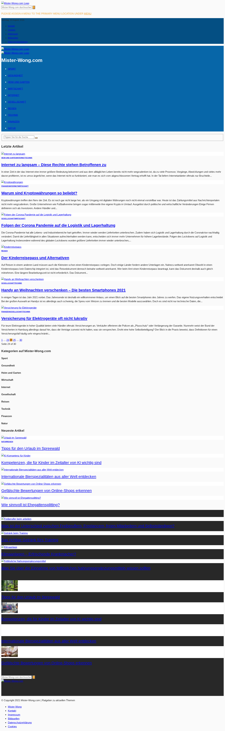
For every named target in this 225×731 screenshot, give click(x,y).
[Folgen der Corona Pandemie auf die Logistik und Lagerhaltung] (36, 214)
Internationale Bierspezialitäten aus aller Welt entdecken (48, 477)
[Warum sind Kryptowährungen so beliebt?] (12, 182)
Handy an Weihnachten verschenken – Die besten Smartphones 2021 (63, 290)
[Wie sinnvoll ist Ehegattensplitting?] (21, 497)
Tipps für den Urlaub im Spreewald (30, 448)
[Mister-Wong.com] (15, 3)
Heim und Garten (18, 82)
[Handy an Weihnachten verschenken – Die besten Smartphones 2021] (22, 279)
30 (20, 340)
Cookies (11, 30)
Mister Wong (15, 706)
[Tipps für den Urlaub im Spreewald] (13, 437)
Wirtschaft (15, 88)
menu (87, 13)
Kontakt (11, 26)
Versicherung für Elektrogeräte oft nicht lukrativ (44, 318)
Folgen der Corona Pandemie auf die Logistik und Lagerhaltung (58, 225)
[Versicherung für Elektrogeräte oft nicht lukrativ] (19, 307)
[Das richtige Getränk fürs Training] (14, 533)
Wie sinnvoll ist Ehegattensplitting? (30, 505)
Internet (13, 95)
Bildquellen (13, 38)
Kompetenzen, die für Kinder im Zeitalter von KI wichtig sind (51, 463)
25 (14, 340)
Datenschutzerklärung (18, 42)
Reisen (12, 108)
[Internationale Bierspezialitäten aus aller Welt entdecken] (32, 469)
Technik (13, 115)
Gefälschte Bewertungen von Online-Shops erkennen (46, 491)
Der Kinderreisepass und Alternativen (35, 258)
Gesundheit (15, 75)
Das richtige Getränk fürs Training (29, 540)
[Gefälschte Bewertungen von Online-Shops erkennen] (31, 483)
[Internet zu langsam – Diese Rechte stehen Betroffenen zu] (13, 153)
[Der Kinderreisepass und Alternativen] (11, 246)
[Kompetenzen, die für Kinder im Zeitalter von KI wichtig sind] (15, 455)
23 (7, 340)
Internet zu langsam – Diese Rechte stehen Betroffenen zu (53, 165)
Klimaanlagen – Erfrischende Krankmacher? (38, 554)
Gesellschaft (17, 101)
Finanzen (13, 121)
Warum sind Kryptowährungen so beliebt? (39, 193)
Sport (12, 69)
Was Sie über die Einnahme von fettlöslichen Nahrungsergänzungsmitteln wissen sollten (76, 568)
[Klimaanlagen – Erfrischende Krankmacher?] (9, 547)
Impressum (13, 34)
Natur (12, 128)
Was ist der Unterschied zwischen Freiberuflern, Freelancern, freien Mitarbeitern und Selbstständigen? (87, 526)
